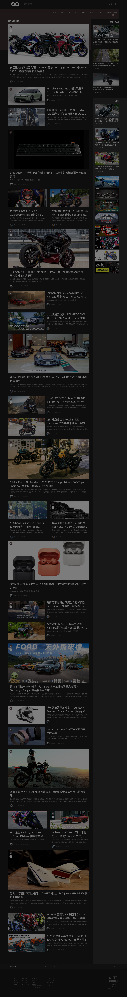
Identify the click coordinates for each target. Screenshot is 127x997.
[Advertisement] (63, 27)
